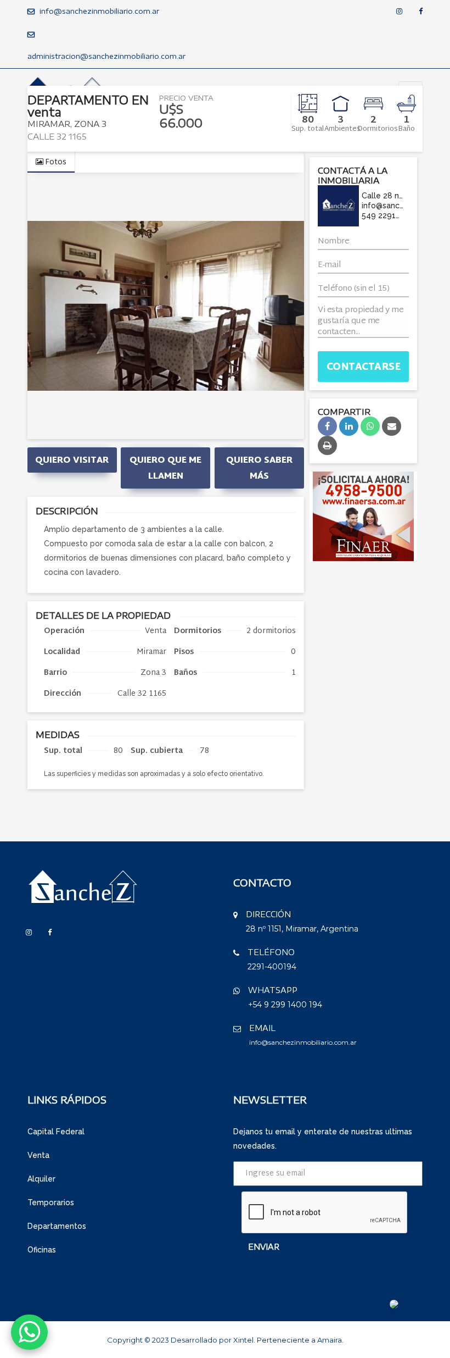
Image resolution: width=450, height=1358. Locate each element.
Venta (38, 1155)
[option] (165, 306)
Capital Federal (56, 1131)
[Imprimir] (327, 445)
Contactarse (364, 367)
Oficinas (41, 1249)
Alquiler (41, 1178)
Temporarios (50, 1202)
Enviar (263, 1246)
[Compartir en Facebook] (327, 426)
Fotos (54, 162)
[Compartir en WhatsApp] (370, 426)
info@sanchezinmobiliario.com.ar (99, 11)
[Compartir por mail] (391, 426)
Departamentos (56, 1226)
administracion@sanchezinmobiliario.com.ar (106, 56)
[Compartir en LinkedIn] (348, 426)
